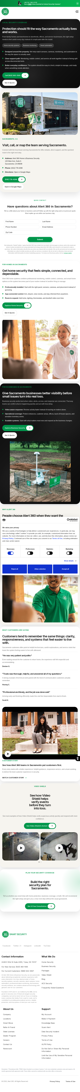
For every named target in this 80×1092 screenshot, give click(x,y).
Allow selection (40, 569)
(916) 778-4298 (16, 168)
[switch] (30, 553)
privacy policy (68, 253)
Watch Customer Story (13, 778)
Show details (69, 561)
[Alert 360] (5, 11)
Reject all (14, 569)
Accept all (65, 569)
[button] (4, 846)
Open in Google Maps (22, 172)
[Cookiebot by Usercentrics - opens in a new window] (68, 520)
